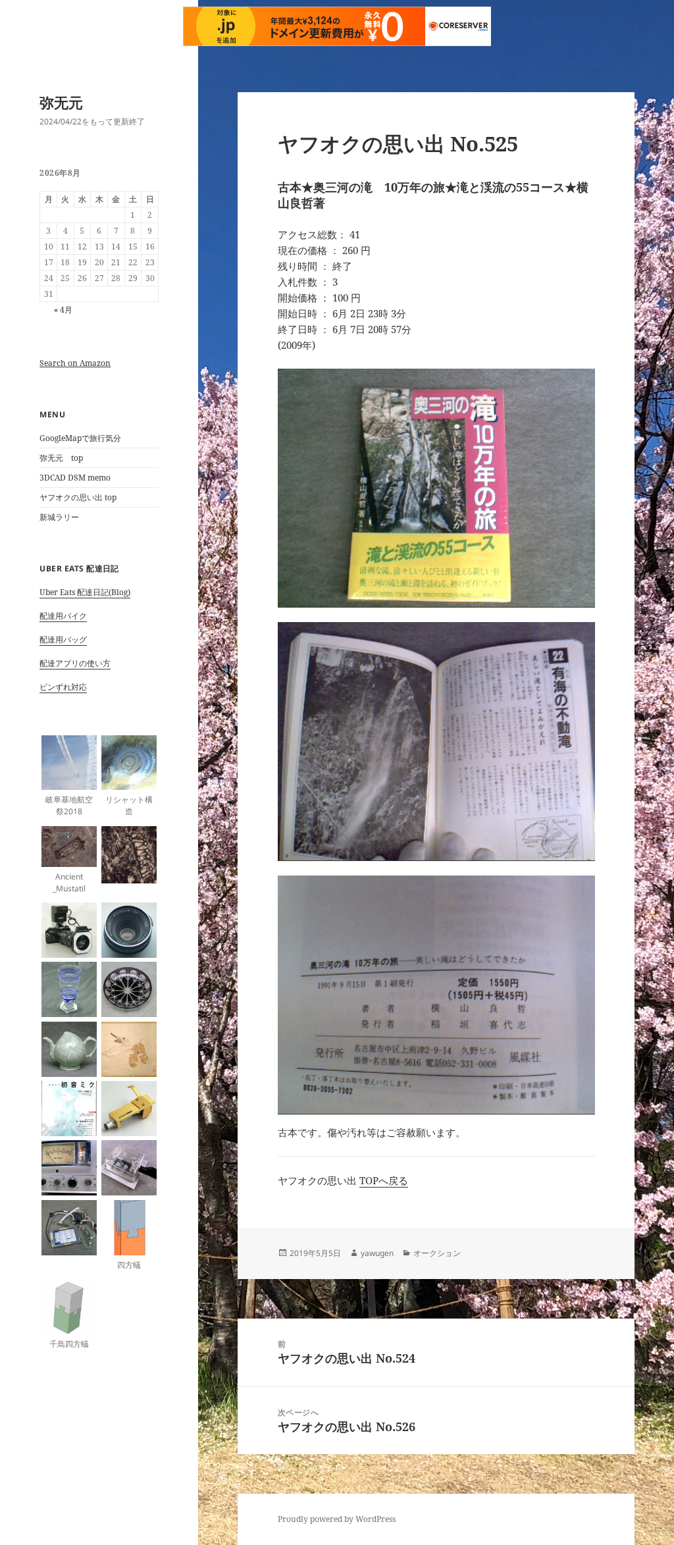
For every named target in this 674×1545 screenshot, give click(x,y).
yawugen (377, 1253)
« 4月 (63, 309)
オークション (437, 1253)
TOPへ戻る (383, 1180)
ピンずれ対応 (63, 687)
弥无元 (61, 102)
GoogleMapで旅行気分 (80, 438)
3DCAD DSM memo (75, 477)
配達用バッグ (63, 639)
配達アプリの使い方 (75, 663)
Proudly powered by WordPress (337, 1519)
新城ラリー (59, 517)
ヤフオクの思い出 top (78, 497)
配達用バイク (63, 615)
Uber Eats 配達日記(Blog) (84, 592)
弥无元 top (61, 457)
